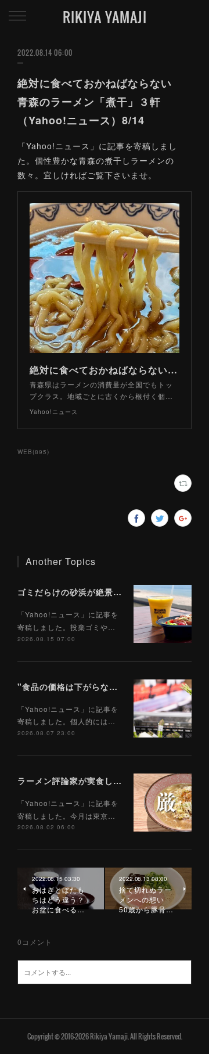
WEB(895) (33, 452)
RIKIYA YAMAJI (105, 16)
